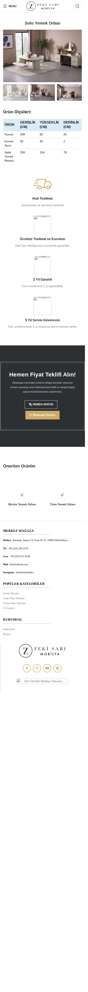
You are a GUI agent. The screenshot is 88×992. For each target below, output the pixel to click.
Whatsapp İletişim (44, 415)
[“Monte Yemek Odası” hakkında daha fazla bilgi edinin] (22, 495)
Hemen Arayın (43, 404)
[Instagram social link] (37, 668)
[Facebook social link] (27, 668)
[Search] (77, 6)
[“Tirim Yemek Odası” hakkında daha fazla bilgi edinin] (62, 495)
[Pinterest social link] (57, 668)
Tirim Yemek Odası (63, 504)
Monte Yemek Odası (22, 504)
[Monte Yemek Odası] (22, 488)
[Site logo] (42, 6)
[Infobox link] (42, 191)
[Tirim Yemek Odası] (63, 488)
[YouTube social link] (47, 668)
